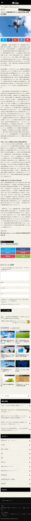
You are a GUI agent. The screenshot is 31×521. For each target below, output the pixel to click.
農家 (2, 457)
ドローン (4, 244)
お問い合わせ (5, 515)
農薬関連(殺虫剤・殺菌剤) (8, 479)
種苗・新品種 (4, 449)
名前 (2, 282)
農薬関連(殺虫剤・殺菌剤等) (6, 507)
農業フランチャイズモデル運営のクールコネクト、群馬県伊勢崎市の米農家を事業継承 (15, 416)
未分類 (3, 444)
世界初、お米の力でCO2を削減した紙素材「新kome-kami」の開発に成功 (13, 423)
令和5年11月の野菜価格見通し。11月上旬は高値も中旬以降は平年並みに (14, 429)
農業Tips (3, 462)
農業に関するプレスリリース (9, 470)
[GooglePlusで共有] (15, 39)
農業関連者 (4, 475)
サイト (2, 293)
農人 (2, 453)
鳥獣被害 (3, 483)
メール (3, 288)
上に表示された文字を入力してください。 (11, 304)
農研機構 (15, 244)
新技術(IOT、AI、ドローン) (7, 241)
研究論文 (10, 244)
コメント (3, 270)
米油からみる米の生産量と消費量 (12, 405)
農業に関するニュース (7, 466)
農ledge (15, 3)
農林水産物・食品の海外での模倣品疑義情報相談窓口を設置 (15, 410)
